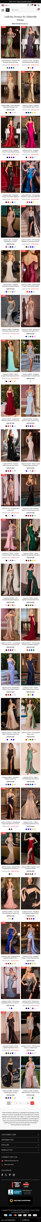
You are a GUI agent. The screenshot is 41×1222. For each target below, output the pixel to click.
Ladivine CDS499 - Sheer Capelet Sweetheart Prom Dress (10, 1046)
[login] (28, 6)
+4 (15, 202)
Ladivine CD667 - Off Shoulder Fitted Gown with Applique (30, 643)
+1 (34, 157)
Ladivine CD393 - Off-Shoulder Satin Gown (30, 733)
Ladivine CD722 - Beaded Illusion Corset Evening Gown (30, 957)
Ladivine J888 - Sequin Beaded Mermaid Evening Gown (10, 106)
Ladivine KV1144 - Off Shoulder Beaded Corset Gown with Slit (30, 195)
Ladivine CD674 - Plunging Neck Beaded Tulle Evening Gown (30, 61)
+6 (15, 426)
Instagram (14, 1175)
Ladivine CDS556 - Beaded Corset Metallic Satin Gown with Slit (30, 106)
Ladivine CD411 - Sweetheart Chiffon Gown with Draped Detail (10, 688)
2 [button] (16, 1103)
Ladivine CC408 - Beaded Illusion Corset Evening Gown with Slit (30, 509)
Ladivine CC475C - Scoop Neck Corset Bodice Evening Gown (10, 643)
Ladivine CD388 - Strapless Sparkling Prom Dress (10, 1091)
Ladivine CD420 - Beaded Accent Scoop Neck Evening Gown (10, 151)
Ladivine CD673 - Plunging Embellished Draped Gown (31, 912)
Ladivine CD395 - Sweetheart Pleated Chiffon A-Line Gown (10, 419)
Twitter (6, 1175)
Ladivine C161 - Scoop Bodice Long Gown (10, 509)
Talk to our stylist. (24, 1)
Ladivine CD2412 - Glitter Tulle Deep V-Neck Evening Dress (10, 733)
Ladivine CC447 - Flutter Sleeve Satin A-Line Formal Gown (31, 688)
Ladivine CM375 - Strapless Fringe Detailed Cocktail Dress (30, 375)
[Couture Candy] (8, 10)
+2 (15, 381)
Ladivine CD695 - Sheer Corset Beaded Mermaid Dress (30, 464)
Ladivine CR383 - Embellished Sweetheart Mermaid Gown (10, 330)
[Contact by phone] (39, 5)
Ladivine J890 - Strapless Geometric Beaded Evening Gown (10, 285)
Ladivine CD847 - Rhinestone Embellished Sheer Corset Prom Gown (10, 1002)
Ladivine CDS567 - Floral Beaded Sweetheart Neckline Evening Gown (30, 554)
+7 (35, 605)
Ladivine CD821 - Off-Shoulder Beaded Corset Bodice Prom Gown (30, 240)
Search (13, 10)
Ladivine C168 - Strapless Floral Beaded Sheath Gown (10, 957)
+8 (15, 471)
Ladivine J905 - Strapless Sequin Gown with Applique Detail (10, 195)
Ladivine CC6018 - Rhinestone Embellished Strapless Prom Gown (30, 330)
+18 (35, 874)
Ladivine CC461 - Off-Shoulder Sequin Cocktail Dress (30, 1046)
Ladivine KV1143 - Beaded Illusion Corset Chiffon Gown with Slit (30, 419)
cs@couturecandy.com (11, 1160)
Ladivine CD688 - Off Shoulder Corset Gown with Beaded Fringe (30, 285)
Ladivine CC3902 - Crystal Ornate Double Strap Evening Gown (10, 554)
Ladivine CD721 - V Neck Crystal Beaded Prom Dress (30, 822)
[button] (9, 1103)
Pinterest (10, 1175)
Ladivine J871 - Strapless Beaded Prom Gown (10, 240)
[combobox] (23, 10)
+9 (15, 784)
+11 (15, 247)
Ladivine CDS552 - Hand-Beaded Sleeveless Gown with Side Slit (10, 375)
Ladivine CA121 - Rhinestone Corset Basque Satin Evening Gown (30, 1002)
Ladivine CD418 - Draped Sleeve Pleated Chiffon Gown (30, 1091)
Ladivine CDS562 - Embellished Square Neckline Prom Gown (10, 822)
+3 (35, 112)
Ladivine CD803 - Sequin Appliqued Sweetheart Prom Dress (30, 598)
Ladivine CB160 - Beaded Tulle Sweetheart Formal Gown (10, 867)
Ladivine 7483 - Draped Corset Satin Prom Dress (30, 867)
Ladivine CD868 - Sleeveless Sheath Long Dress (10, 778)
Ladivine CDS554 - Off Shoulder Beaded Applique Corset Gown (10, 598)
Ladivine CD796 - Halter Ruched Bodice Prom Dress (30, 778)
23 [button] (28, 1103)
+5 (15, 112)
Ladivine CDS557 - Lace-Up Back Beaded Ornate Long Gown (10, 912)
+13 (35, 784)
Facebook (2, 1175)
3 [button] (20, 1103)
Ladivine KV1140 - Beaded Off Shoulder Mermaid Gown (10, 61)
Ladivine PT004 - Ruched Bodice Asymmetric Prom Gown (10, 464)
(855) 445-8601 (9, 1164)
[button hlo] (7, 68)
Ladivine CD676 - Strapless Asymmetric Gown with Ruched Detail (30, 151)
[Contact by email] (35, 5)
